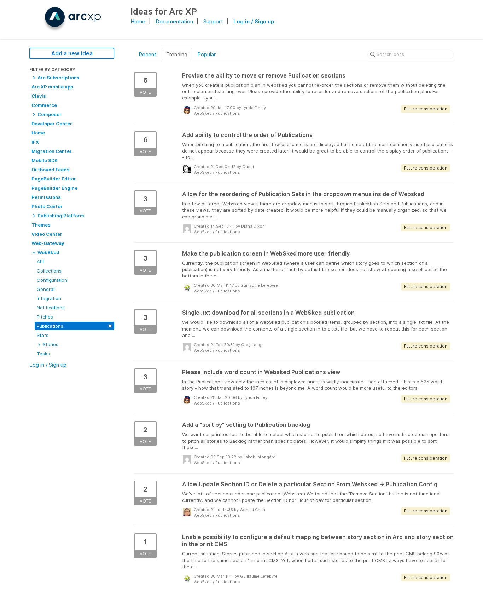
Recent (147, 54)
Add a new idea (72, 53)
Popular (206, 54)
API (40, 261)
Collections (49, 271)
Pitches (45, 317)
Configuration (52, 280)
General (45, 289)
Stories (49, 344)
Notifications (51, 307)
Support (213, 21)
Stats (42, 335)
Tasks (43, 353)
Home (137, 21)
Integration (49, 298)
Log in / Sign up (253, 21)
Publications (74, 325)
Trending (176, 54)
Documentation (174, 21)
